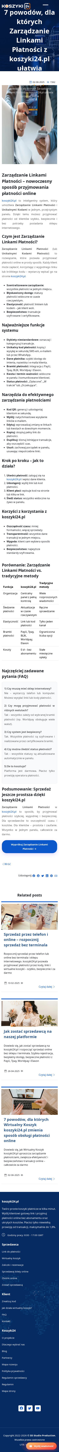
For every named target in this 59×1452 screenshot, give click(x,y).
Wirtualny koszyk (11, 1258)
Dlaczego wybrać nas (13, 1344)
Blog (38, 85)
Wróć (7, 864)
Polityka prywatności (13, 1371)
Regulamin (8, 1384)
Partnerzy (7, 1357)
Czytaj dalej (46, 986)
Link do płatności (11, 1251)
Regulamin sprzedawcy (14, 1377)
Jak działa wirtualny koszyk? (17, 1307)
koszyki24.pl (9, 200)
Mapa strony (9, 1391)
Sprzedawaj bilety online (15, 1271)
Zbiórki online (9, 1278)
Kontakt (6, 1321)
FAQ (4, 1314)
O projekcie (8, 1337)
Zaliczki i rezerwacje (12, 1264)
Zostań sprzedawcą (12, 1284)
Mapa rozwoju (9, 1364)
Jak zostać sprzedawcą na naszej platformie (28, 1034)
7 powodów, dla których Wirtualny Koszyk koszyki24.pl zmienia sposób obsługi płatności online (27, 1130)
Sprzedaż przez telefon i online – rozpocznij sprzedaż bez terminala (26, 939)
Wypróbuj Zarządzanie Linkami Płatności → (29, 846)
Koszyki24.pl (25, 85)
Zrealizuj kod (9, 1301)
